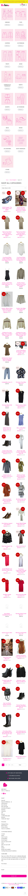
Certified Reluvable (5, 815)
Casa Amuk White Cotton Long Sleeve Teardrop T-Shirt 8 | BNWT (21, 259)
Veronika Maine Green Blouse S (21, 614)
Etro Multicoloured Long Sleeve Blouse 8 (21, 731)
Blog (2, 846)
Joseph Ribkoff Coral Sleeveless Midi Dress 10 (7, 570)
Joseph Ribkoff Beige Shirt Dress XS (21, 524)
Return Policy (4, 825)
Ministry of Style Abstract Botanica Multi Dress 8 (21, 476)
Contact (3, 833)
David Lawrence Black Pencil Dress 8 (21, 405)
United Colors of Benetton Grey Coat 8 (7, 475)
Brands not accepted (5, 849)
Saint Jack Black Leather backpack (7, 703)
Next (20, 764)
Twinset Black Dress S (21, 756)
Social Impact (4, 840)
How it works (4, 837)
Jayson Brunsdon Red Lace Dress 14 (21, 595)
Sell (2, 812)
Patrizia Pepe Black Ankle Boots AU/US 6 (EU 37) (21, 706)
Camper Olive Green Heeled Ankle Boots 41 (7, 451)
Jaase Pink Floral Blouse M (7, 658)
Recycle (3, 814)
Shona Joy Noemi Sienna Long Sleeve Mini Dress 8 (7, 500)
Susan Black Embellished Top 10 (7, 614)
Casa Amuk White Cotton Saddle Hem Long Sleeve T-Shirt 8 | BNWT (7, 259)
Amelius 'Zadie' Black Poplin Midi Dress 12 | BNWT (7, 284)
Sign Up (14, 876)
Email (2, 869)
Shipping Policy (4, 824)
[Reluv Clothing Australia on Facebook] (2, 793)
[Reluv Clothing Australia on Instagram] (3, 793)
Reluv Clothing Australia (9, 883)
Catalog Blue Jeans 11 (7, 382)
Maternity (3, 811)
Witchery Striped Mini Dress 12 (21, 633)
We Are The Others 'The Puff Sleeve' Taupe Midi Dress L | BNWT (21, 233)
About (2, 835)
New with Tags (4, 806)
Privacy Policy (4, 827)
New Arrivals (4, 805)
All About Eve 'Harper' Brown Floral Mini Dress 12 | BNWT (7, 359)
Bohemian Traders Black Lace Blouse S (21, 681)
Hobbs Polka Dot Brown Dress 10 (7, 428)
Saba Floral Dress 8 (21, 546)
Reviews (3, 817)
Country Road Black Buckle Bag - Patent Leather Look (21, 352)
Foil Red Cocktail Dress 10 (7, 595)
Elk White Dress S (7, 758)
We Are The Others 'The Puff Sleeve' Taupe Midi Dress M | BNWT (7, 233)
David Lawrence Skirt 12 (7, 633)
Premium (3, 809)
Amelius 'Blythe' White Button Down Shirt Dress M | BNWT (7, 309)
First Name (4, 863)
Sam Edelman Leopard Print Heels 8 (7, 524)
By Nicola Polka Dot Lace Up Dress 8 (21, 499)
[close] (26, 1)
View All (7, 24)
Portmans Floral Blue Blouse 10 (21, 382)
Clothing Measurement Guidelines (9, 850)
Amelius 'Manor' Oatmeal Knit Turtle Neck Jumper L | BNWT (21, 284)
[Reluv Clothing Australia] (10, 5)
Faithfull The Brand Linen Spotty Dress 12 (21, 656)
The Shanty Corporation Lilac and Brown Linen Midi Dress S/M (21, 571)
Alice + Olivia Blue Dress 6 (21, 428)
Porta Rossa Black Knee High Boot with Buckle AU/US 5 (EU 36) (7, 733)
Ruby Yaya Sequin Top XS (7, 546)
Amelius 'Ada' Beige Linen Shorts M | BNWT (21, 309)
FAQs (2, 843)
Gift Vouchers (4, 803)
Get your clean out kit (6, 841)
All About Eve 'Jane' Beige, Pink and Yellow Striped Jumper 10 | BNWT (21, 334)
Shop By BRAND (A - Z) (6, 801)
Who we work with (5, 844)
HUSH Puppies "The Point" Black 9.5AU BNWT (7, 208)
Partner (3, 847)
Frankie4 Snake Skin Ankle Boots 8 (7, 681)
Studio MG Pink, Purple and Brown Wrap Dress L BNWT (21, 209)
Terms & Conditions (5, 828)
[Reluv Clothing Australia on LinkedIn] (5, 793)
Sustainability (4, 838)
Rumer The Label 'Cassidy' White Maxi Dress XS (21, 452)
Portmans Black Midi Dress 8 (7, 405)
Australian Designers (6, 808)
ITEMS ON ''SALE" (5, 818)
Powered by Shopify (15, 884)
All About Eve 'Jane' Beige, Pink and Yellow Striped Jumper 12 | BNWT (7, 334)
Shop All (3, 800)
